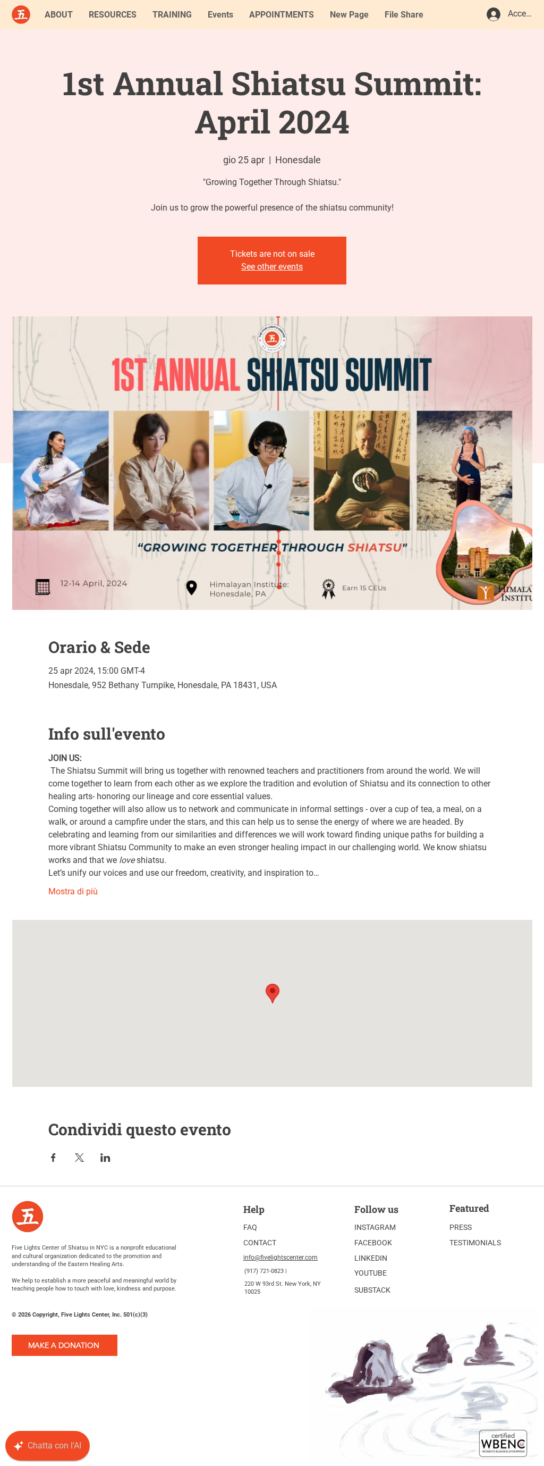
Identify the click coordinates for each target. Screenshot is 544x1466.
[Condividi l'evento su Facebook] (53, 1157)
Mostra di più (73, 891)
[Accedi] (493, 14)
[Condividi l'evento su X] (79, 1157)
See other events (272, 267)
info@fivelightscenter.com (280, 1257)
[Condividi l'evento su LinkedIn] (105, 1157)
